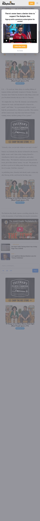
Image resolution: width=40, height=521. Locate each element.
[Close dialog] (35, 12)
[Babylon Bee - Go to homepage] (9, 3)
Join (31, 3)
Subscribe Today (20, 46)
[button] (37, 3)
